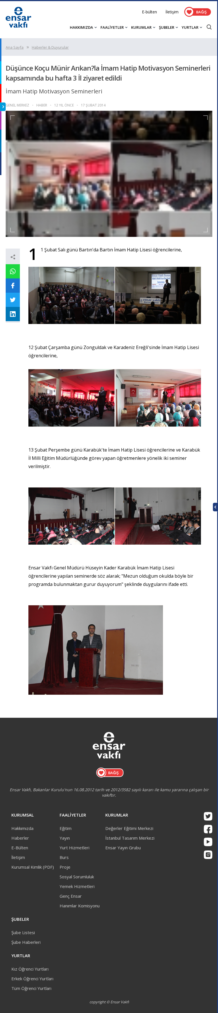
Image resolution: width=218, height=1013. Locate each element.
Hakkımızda (22, 828)
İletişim (172, 12)
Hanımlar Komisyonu (80, 906)
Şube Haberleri (26, 942)
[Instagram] (208, 854)
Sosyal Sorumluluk (77, 876)
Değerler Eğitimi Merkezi (129, 828)
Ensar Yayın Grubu (123, 847)
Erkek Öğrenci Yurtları (32, 978)
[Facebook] (208, 829)
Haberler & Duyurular (50, 47)
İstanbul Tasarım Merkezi (129, 838)
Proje (65, 867)
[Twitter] (208, 816)
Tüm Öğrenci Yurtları (31, 988)
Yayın (65, 838)
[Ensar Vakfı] (18, 26)
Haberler (20, 838)
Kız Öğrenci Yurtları (30, 969)
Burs (64, 857)
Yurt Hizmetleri (74, 847)
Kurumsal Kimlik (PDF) (32, 867)
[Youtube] (208, 842)
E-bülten (149, 12)
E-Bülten (19, 847)
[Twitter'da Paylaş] (13, 300)
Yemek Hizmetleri (77, 886)
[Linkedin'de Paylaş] (13, 314)
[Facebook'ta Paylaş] (13, 285)
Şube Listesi (23, 932)
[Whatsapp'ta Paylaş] (13, 271)
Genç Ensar (71, 896)
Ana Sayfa (15, 47)
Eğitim (66, 828)
